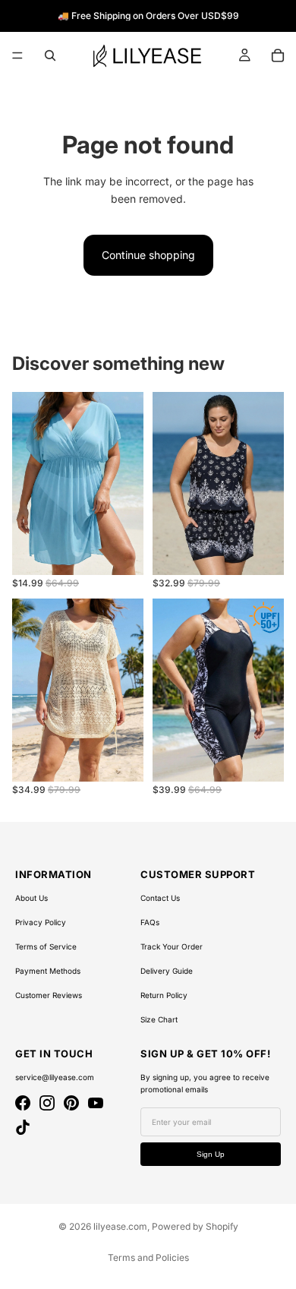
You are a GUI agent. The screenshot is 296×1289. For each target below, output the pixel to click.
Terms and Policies (148, 1257)
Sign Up (211, 1154)
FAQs (149, 922)
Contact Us (160, 897)
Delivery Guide (166, 970)
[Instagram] (47, 1102)
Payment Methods (47, 970)
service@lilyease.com (54, 1077)
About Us (31, 897)
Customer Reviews (48, 995)
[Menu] (17, 55)
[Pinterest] (71, 1102)
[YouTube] (95, 1102)
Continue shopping (148, 254)
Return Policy (163, 995)
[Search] (50, 55)
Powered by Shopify (195, 1226)
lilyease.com (120, 1226)
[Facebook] (22, 1102)
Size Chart (159, 1019)
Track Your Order (171, 946)
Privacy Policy (40, 922)
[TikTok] (22, 1127)
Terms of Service (46, 946)
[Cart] (277, 55)
